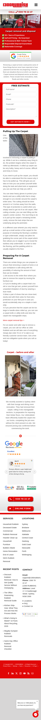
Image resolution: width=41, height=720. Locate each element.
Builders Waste (9, 548)
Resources (28, 666)
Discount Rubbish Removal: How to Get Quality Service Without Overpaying (11, 581)
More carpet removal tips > (13, 320)
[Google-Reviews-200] (14, 442)
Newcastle (26, 548)
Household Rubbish (11, 524)
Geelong (25, 541)
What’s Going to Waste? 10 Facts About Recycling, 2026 (11, 622)
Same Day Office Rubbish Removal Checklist (11, 645)
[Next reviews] (34, 471)
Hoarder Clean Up (10, 538)
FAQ (26, 604)
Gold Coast (26, 544)
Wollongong (26, 555)
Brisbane (25, 528)
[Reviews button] (20, 486)
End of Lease (8, 555)
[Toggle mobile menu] (36, 4)
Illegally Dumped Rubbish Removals (10, 633)
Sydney (25, 524)
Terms (21, 666)
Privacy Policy (7, 666)
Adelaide (25, 534)
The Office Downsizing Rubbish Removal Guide (10, 597)
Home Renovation (10, 551)
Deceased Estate (10, 528)
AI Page (35, 666)
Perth (24, 551)
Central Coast (27, 538)
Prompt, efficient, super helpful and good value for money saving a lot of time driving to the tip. (20, 471)
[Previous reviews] (6, 471)
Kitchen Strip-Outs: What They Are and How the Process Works (11, 609)
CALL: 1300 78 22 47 (20, 12)
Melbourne (26, 531)
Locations (28, 601)
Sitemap (15, 666)
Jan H (17, 461)
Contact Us (28, 606)
